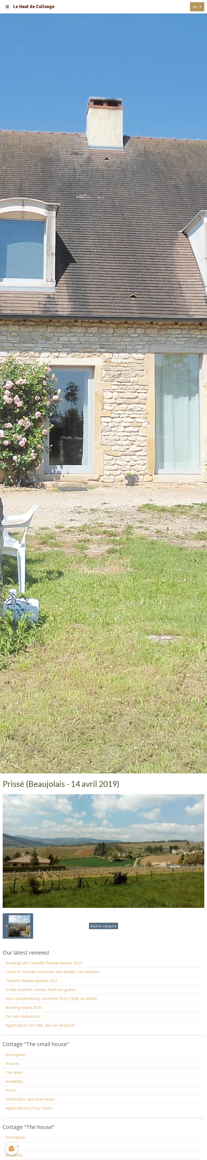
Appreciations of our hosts (28, 1108)
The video (14, 1072)
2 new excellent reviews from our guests (40, 989)
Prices (10, 1090)
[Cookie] (11, 1149)
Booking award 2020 (23, 1007)
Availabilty (14, 1081)
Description (15, 1054)
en (195, 6)
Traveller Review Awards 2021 (31, 980)
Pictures (12, 1063)
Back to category (103, 926)
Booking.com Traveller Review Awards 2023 (43, 962)
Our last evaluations (22, 1016)
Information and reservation (29, 1099)
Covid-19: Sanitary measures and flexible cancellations (52, 971)
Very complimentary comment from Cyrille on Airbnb (51, 998)
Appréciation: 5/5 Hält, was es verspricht (40, 1025)
